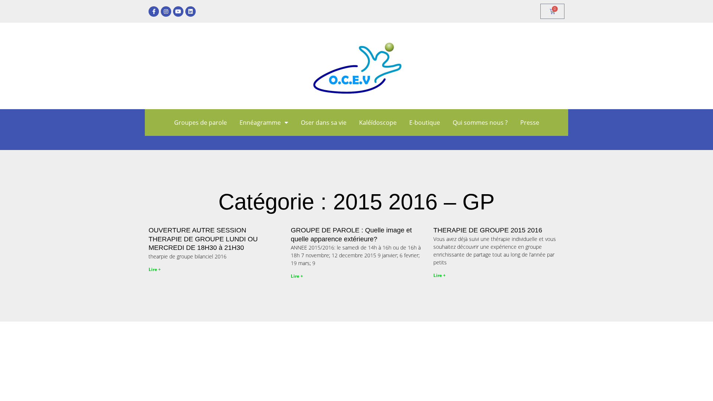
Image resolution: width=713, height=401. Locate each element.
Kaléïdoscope (378, 122)
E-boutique (424, 122)
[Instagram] (166, 11)
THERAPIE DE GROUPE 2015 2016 (487, 230)
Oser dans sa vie (323, 122)
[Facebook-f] (154, 11)
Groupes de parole (200, 122)
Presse (529, 122)
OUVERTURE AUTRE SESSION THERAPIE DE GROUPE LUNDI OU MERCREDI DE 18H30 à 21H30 (203, 238)
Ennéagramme (260, 122)
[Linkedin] (190, 11)
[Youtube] (178, 11)
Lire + (155, 269)
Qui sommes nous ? (480, 122)
